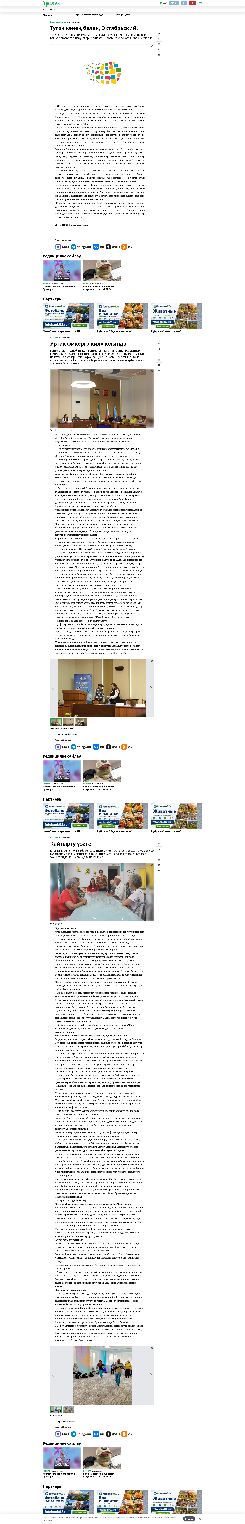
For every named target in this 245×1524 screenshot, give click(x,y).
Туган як (51, 3)
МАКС (173, 3)
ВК (184, 3)
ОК (193, 3)
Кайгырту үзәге (123, 15)
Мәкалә (47, 15)
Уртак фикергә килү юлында (89, 15)
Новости (54, 338)
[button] (151, 688)
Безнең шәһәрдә (58, 22)
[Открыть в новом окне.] (62, 247)
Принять (189, 1519)
